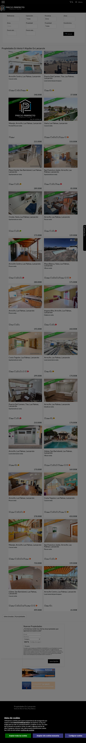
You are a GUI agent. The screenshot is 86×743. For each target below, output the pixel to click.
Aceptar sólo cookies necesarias (48, 736)
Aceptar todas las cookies (18, 736)
